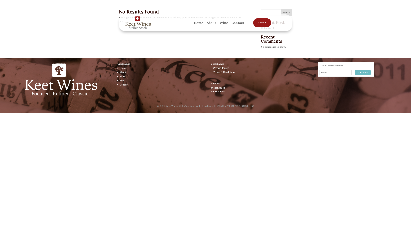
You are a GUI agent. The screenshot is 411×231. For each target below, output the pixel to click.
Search (286, 12)
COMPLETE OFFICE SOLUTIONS (235, 106)
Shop (262, 22)
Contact (238, 23)
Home (198, 23)
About (211, 23)
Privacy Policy (221, 67)
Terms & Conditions (224, 72)
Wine (224, 23)
